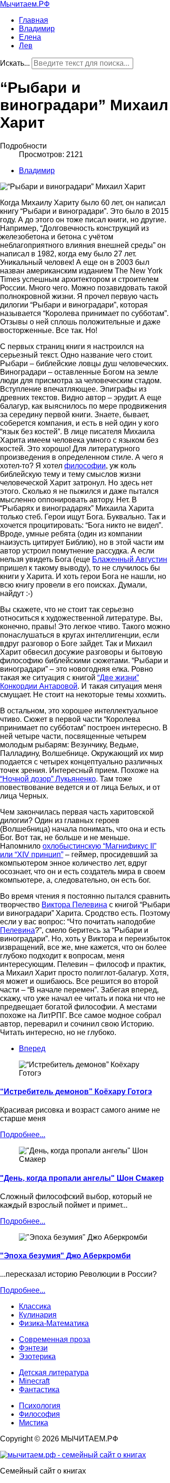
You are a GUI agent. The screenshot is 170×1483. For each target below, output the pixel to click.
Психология (39, 1406)
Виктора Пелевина (74, 905)
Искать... (15, 63)
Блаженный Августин (129, 559)
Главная (33, 20)
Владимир (37, 29)
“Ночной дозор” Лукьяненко (48, 779)
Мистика (33, 1423)
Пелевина (17, 930)
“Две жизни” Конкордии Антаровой (69, 682)
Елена (30, 37)
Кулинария (38, 1315)
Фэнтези (33, 1348)
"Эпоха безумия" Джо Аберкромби (65, 1256)
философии (85, 466)
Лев (26, 46)
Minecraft (34, 1381)
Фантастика (39, 1390)
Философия (39, 1414)
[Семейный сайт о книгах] (73, 1455)
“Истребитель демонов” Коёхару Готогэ (76, 1092)
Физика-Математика (54, 1323)
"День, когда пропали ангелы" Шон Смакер (82, 1178)
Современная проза (54, 1339)
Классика (35, 1306)
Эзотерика (37, 1356)
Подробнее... (22, 1135)
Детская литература (54, 1373)
